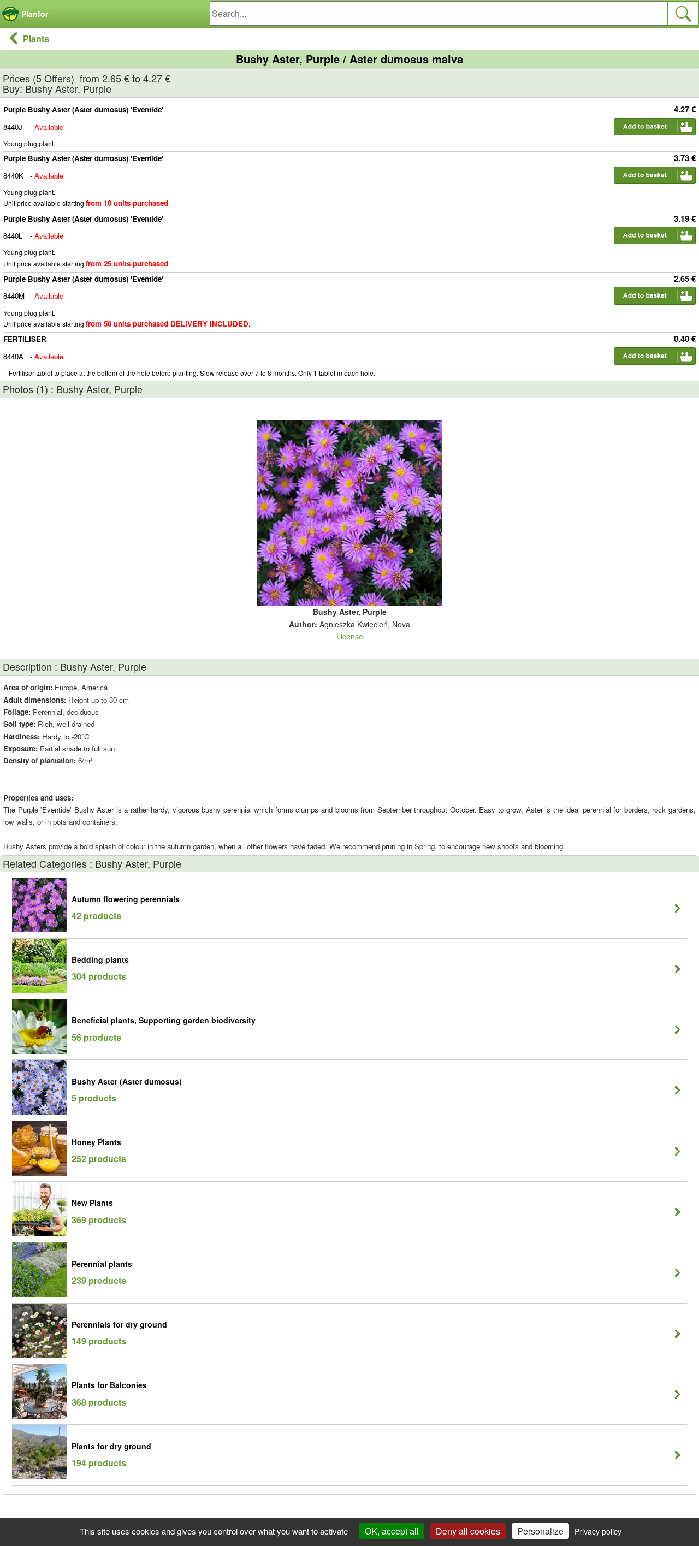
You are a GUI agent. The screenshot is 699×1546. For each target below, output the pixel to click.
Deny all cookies (468, 1531)
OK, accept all (392, 1531)
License (349, 636)
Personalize (540, 1531)
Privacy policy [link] (597, 1531)
